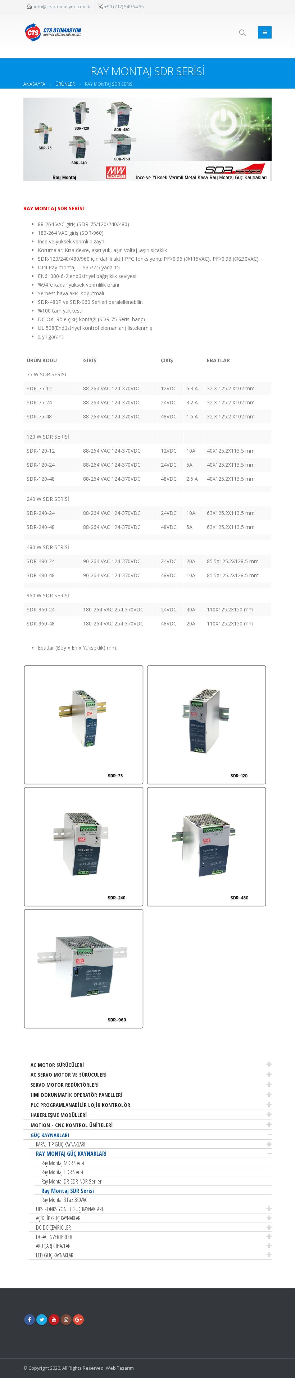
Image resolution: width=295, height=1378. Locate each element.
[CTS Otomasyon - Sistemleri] (53, 32)
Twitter (41, 1319)
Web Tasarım (120, 1368)
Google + (78, 1319)
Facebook (29, 1319)
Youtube (54, 1319)
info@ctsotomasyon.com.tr (62, 6)
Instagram (66, 1319)
